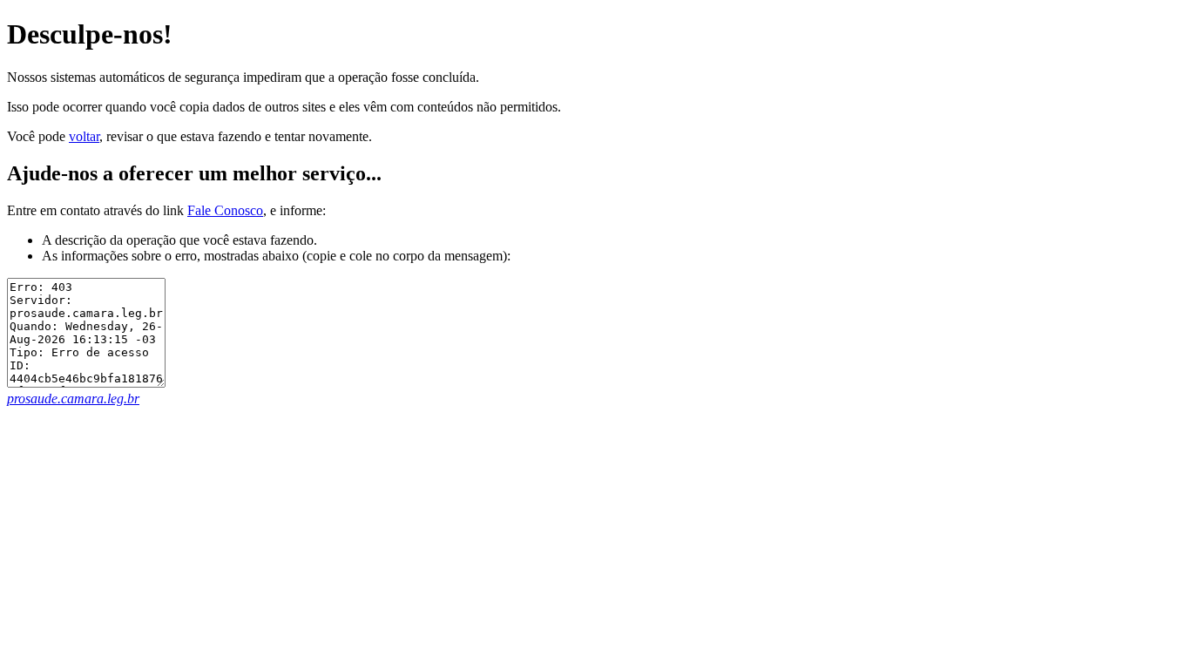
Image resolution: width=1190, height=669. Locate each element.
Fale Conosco (225, 210)
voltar (84, 136)
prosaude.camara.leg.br (73, 398)
